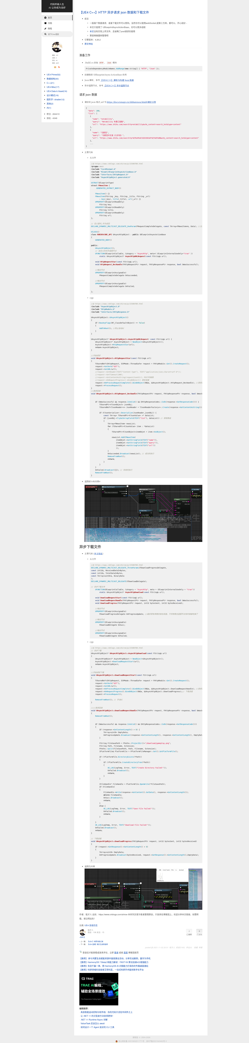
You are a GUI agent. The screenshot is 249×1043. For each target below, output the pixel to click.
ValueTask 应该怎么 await (93, 1023)
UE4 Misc (53, 86)
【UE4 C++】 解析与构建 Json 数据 (117, 80)
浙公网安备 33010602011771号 (131, 1041)
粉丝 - (92, 932)
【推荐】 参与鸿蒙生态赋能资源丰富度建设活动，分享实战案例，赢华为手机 (114, 958)
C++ (50, 82)
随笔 (50, 28)
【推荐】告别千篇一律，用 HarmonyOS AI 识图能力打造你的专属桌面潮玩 (113, 965)
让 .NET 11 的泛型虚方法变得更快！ (97, 1015)
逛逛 (126, 952)
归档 (50, 23)
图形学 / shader (55, 99)
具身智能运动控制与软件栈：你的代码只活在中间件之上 (107, 1012)
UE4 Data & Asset (57, 91)
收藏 (196, 947)
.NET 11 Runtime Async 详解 (94, 1019)
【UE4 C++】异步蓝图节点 (116, 85)
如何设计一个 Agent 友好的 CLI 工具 (97, 1027)
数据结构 (53, 78)
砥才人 (90, 930)
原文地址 (89, 43)
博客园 (135, 1037)
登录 (116, 952)
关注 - (100, 932)
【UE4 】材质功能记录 (95, 941)
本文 (92, 31)
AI (49, 107)
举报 (200, 947)
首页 (50, 17)
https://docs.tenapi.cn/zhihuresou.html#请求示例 (131, 102)
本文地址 (98, 553)
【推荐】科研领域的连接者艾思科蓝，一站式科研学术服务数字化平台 (111, 969)
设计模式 (53, 95)
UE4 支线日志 (91, 925)
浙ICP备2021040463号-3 (156, 1041)
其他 (50, 103)
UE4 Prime (53, 74)
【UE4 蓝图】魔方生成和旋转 (97, 944)
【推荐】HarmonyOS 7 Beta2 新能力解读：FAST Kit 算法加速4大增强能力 (113, 962)
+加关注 (82, 937)
